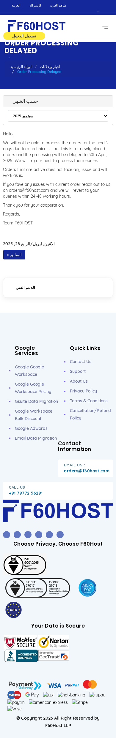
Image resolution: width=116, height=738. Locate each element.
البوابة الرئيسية (21, 66)
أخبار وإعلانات (50, 66)
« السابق (14, 254)
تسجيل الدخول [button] (24, 36)
